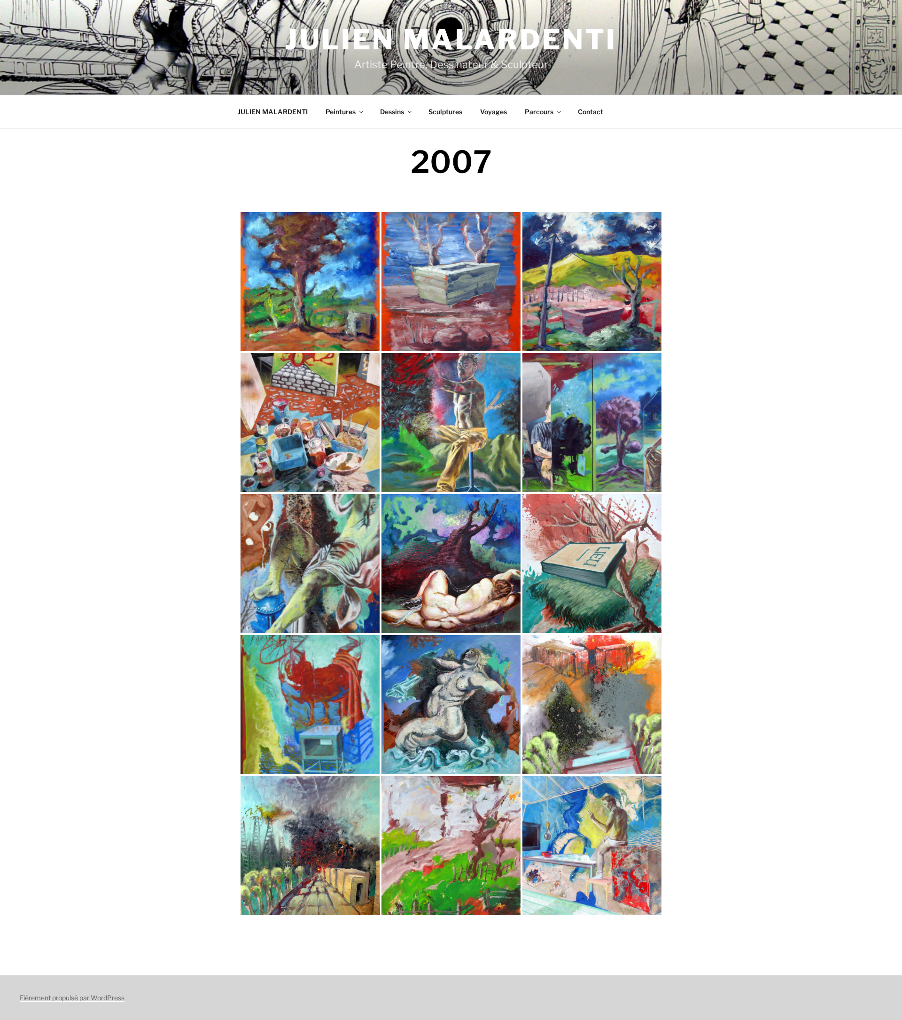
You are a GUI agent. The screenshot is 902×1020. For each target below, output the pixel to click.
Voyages (493, 112)
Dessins (392, 112)
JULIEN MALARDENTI (273, 112)
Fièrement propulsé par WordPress (72, 998)
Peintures (341, 112)
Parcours (539, 112)
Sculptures (445, 112)
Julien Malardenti (451, 39)
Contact (590, 112)
